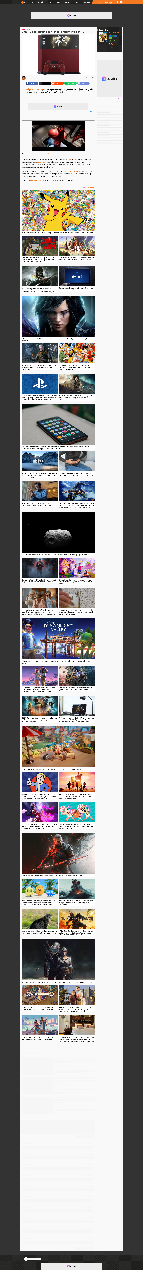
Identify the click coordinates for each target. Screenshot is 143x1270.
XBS (101, 2)
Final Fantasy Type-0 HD (34, 89)
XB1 (113, 36)
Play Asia (73, 171)
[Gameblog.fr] (27, 2)
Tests (76, 2)
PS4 (110, 36)
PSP (115, 36)
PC (94, 2)
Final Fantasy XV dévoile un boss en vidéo (47, 154)
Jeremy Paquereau (34, 78)
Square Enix (41, 162)
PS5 (98, 2)
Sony (69, 160)
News (28, 29)
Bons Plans (87, 2)
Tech (50, 2)
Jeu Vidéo (40, 2)
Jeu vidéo (24, 29)
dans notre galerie (37, 180)
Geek (58, 2)
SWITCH (106, 2)
